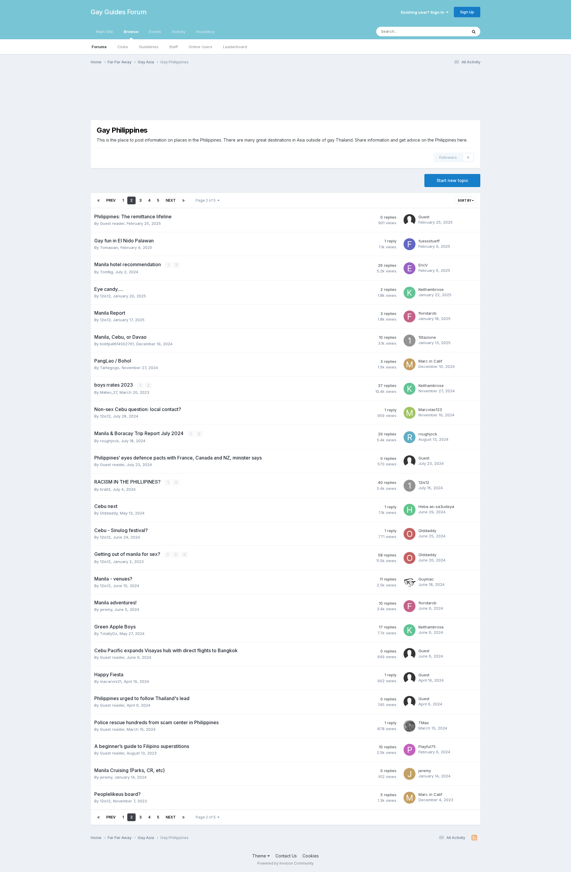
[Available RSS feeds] (474, 838)
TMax (423, 722)
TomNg (106, 271)
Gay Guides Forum (118, 12)
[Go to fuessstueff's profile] (409, 244)
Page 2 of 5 (206, 200)
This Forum (449, 31)
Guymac (426, 579)
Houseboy (205, 31)
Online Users (200, 46)
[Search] (473, 31)
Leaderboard (235, 46)
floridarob (427, 313)
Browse (131, 31)
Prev (111, 200)
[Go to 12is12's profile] (409, 486)
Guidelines (149, 46)
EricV (423, 265)
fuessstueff (429, 241)
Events (155, 31)
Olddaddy (108, 513)
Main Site (104, 31)
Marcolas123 (430, 409)
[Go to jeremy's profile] (409, 774)
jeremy (106, 609)
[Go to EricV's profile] (409, 268)
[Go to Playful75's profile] (409, 750)
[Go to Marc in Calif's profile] (409, 364)
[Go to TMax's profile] (409, 726)
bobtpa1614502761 (117, 343)
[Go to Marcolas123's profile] (409, 413)
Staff (173, 46)
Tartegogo (109, 367)
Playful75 (427, 746)
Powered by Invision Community (285, 863)
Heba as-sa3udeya (436, 506)
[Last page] (183, 200)
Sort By (465, 200)
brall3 (105, 489)
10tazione (427, 337)
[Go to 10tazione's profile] (409, 340)
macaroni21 (110, 681)
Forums (99, 46)
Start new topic (452, 180)
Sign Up (467, 12)
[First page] (98, 200)
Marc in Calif (430, 361)
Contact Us (286, 855)
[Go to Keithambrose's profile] (409, 293)
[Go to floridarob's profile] (409, 316)
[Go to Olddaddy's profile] (409, 534)
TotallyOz (108, 633)
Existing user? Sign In (423, 12)
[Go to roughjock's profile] (409, 437)
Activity (178, 31)
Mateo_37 (108, 392)
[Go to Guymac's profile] (409, 582)
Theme (259, 855)
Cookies (310, 855)
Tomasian (109, 247)
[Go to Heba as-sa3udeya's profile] (409, 510)
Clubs (122, 46)
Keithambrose (431, 289)
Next (171, 200)
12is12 (105, 296)
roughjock (109, 440)
